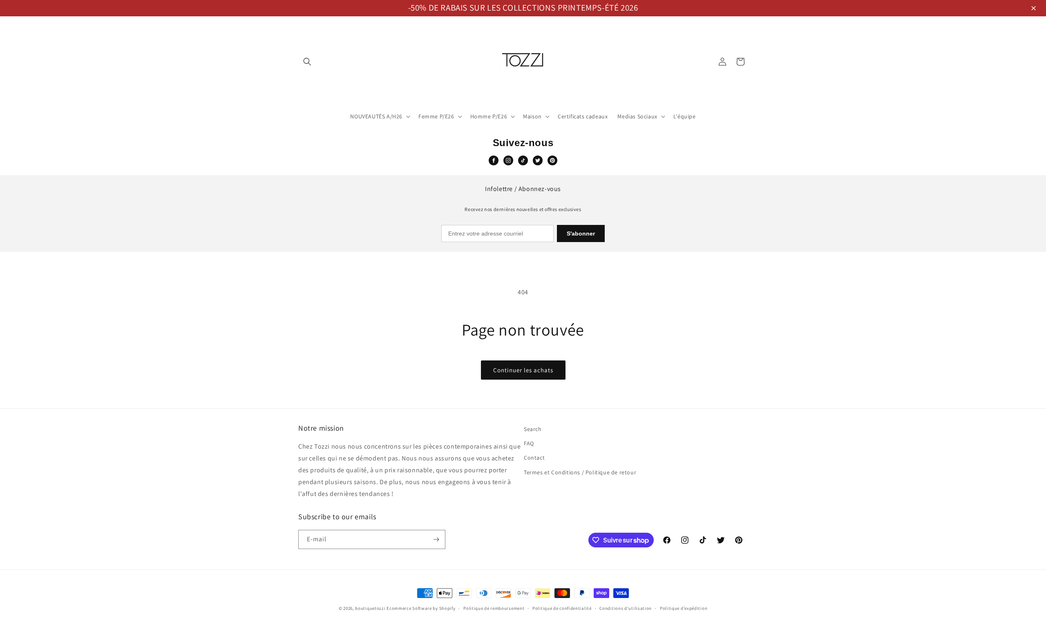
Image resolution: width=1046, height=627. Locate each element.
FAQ (529, 443)
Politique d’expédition (683, 608)
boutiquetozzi (370, 608)
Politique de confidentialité (562, 608)
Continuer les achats (523, 370)
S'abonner (581, 233)
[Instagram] (508, 160)
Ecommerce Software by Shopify (421, 608)
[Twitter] (538, 160)
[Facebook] (493, 160)
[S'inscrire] (436, 539)
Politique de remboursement (493, 608)
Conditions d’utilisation (625, 608)
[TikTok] (523, 160)
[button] (1034, 8)
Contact (534, 457)
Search (533, 429)
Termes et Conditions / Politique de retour (580, 472)
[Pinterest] (552, 160)
